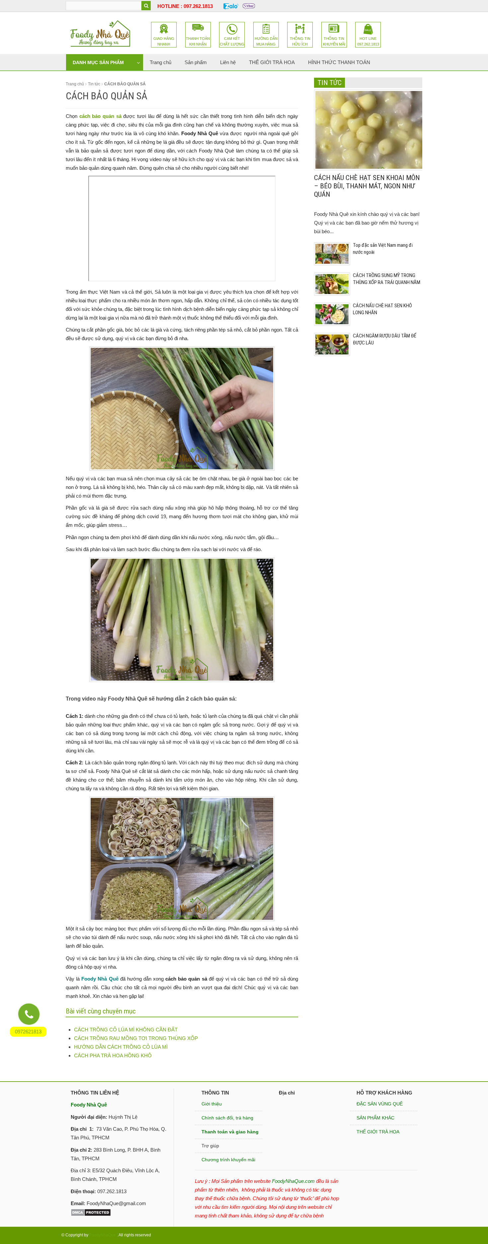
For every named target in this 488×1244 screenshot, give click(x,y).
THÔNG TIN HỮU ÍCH (300, 41)
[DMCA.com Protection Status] (91, 1212)
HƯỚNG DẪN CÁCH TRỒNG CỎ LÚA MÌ (121, 1047)
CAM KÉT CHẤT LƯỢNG (232, 41)
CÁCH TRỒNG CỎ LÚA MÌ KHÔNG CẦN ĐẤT (126, 1029)
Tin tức (94, 84)
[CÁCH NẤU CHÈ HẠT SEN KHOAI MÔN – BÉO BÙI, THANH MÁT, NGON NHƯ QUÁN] (369, 129)
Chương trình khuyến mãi (228, 1159)
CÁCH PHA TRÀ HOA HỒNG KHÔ (113, 1055)
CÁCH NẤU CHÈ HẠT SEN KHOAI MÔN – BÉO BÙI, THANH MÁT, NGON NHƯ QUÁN (367, 186)
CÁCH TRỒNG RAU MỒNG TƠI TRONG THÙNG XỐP (136, 1038)
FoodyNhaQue (102, 1235)
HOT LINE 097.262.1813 (368, 41)
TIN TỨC (329, 83)
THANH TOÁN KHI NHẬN (198, 41)
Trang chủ (75, 84)
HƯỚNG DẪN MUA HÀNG (266, 41)
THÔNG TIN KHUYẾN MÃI (334, 41)
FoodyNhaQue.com (293, 1181)
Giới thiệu (212, 1103)
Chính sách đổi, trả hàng (227, 1117)
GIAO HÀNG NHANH (163, 41)
